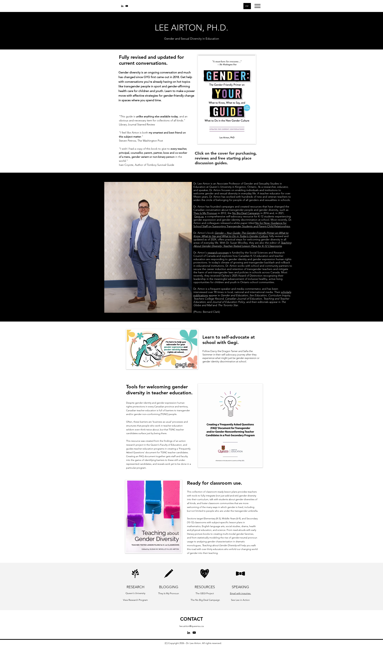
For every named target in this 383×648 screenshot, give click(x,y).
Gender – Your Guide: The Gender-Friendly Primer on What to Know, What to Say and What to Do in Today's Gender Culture (240, 234)
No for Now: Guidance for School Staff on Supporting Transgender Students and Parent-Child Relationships (241, 224)
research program (218, 252)
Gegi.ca (198, 216)
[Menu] (257, 5)
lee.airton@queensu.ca (191, 626)
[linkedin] (122, 5)
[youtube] (126, 5)
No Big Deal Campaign (246, 213)
